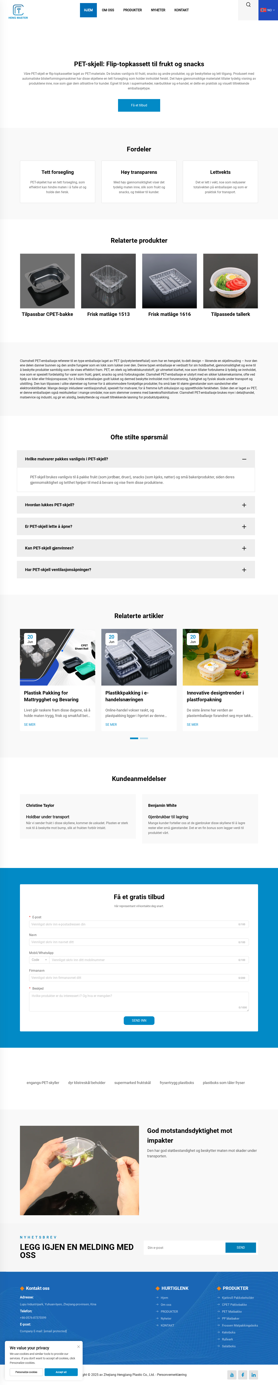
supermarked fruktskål (132, 1083)
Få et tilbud (139, 105)
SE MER (29, 725)
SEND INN (139, 1020)
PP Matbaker (230, 1318)
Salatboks (229, 1346)
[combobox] (39, 960)
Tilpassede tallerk (230, 314)
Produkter (132, 10)
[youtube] (231, 1374)
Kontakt (181, 10)
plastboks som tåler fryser (224, 1083)
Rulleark (227, 1339)
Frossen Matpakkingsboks (240, 1325)
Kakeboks (228, 1332)
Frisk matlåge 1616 (169, 314)
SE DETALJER (47, 281)
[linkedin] (253, 1374)
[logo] (18, 10)
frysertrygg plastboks (177, 1083)
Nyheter (158, 10)
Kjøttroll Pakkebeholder (238, 1298)
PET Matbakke (232, 1311)
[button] (134, 738)
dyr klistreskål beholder (86, 1083)
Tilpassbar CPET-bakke (47, 314)
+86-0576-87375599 (33, 1318)
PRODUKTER (169, 1311)
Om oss (108, 10)
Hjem (88, 10)
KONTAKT (167, 1325)
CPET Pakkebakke (234, 1305)
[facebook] (242, 1374)
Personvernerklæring (172, 1375)
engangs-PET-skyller (43, 1083)
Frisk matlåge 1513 (108, 314)
